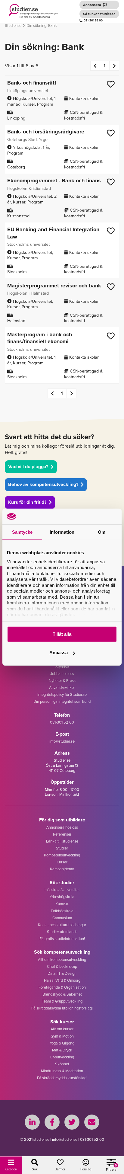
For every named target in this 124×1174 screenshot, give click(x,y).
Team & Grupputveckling (62, 1001)
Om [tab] (101, 532)
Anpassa (58, 652)
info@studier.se (62, 741)
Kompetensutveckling (62, 855)
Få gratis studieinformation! (62, 938)
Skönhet (62, 1064)
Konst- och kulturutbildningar (62, 924)
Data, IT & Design (62, 973)
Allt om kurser (62, 1029)
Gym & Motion (62, 1036)
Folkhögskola (62, 910)
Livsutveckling (62, 1057)
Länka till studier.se (62, 841)
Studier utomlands (62, 931)
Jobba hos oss (62, 673)
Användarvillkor (62, 687)
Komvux (62, 903)
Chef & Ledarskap (62, 966)
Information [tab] (62, 532)
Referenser (62, 834)
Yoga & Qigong (62, 1043)
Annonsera (92, 4)
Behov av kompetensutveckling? (43, 484)
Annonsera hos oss (62, 827)
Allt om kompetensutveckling (62, 959)
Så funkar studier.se (99, 13)
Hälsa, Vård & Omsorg (62, 980)
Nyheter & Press (62, 680)
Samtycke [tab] (22, 532)
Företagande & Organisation (62, 987)
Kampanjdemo (62, 869)
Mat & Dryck (62, 1050)
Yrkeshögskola (62, 896)
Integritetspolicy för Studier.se (62, 694)
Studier (62, 848)
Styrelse (62, 666)
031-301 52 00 (93, 20)
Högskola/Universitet (62, 889)
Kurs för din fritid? (27, 502)
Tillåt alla (62, 634)
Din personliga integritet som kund (62, 701)
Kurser (62, 862)
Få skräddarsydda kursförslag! (62, 1077)
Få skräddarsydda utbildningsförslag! (62, 1008)
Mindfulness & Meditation (62, 1070)
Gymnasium (62, 917)
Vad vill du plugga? (28, 466)
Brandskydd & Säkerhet (62, 994)
